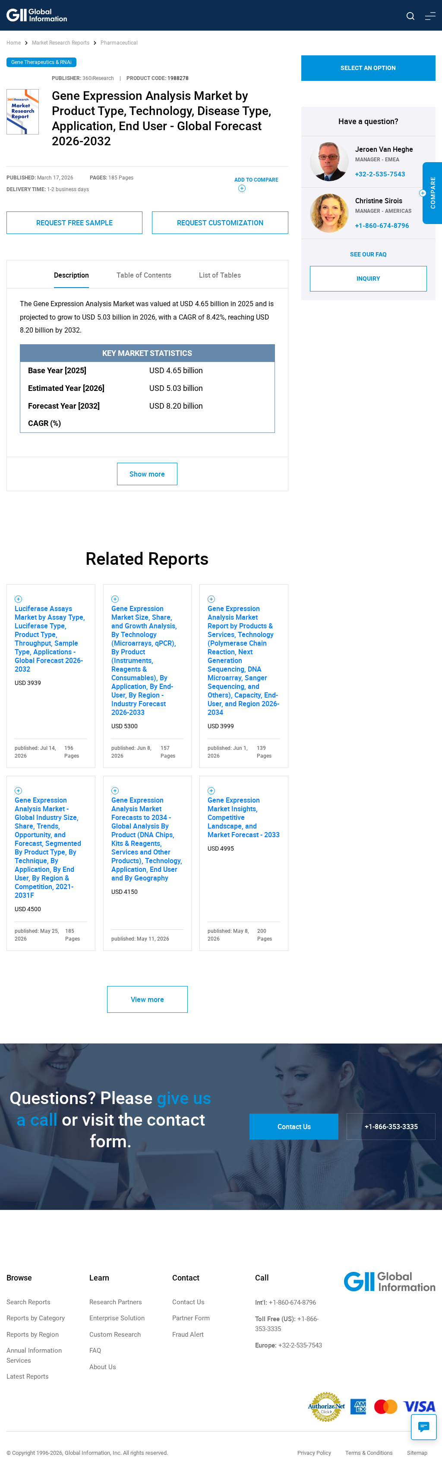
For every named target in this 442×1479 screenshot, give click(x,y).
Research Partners (115, 1302)
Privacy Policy (314, 1453)
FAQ (95, 1350)
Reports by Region (32, 1334)
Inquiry (368, 278)
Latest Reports (27, 1376)
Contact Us (294, 1126)
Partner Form (191, 1318)
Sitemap (417, 1453)
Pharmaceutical (119, 43)
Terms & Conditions (369, 1453)
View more (147, 999)
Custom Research (115, 1334)
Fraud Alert (188, 1334)
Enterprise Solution (117, 1318)
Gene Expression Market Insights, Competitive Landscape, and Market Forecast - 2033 (244, 817)
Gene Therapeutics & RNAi (41, 62)
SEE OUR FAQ (368, 254)
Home (14, 43)
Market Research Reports (60, 43)
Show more (147, 474)
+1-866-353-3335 (391, 1126)
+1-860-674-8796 (382, 226)
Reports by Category (35, 1318)
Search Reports (28, 1302)
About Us (102, 1367)
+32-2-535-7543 (380, 174)
